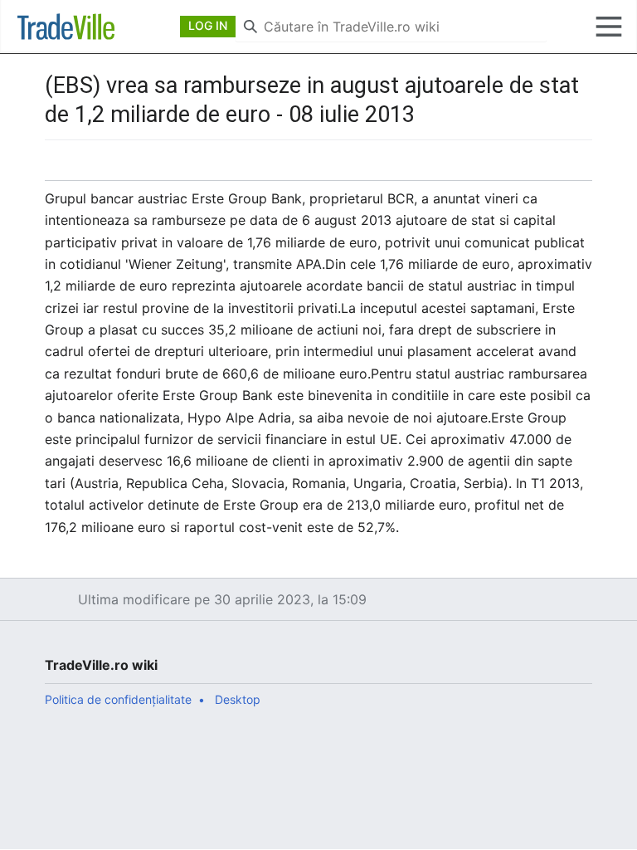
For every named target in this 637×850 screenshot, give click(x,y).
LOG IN (207, 25)
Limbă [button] (62, 168)
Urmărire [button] (547, 168)
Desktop (237, 699)
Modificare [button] (585, 168)
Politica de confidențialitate (118, 699)
